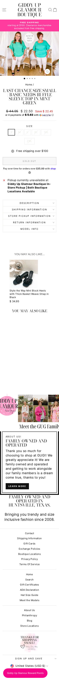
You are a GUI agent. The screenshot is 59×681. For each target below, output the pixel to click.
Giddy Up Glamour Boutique (29, 9)
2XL (29, 141)
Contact (29, 533)
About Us (29, 610)
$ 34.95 (14, 301)
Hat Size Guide (29, 595)
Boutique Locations (29, 553)
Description (29, 203)
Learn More (17, 486)
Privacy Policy (29, 559)
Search (29, 579)
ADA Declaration (29, 589)
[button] (29, 115)
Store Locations (29, 625)
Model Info (29, 229)
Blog (29, 620)
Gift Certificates (29, 584)
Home (28, 84)
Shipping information (29, 209)
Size (29, 126)
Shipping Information (29, 538)
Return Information (29, 222)
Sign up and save (28, 658)
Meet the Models (29, 600)
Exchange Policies (29, 548)
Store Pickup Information (29, 216)
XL (36, 132)
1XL (46, 132)
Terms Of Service (29, 564)
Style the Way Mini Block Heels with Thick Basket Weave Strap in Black (29, 294)
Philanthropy (29, 615)
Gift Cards (29, 543)
